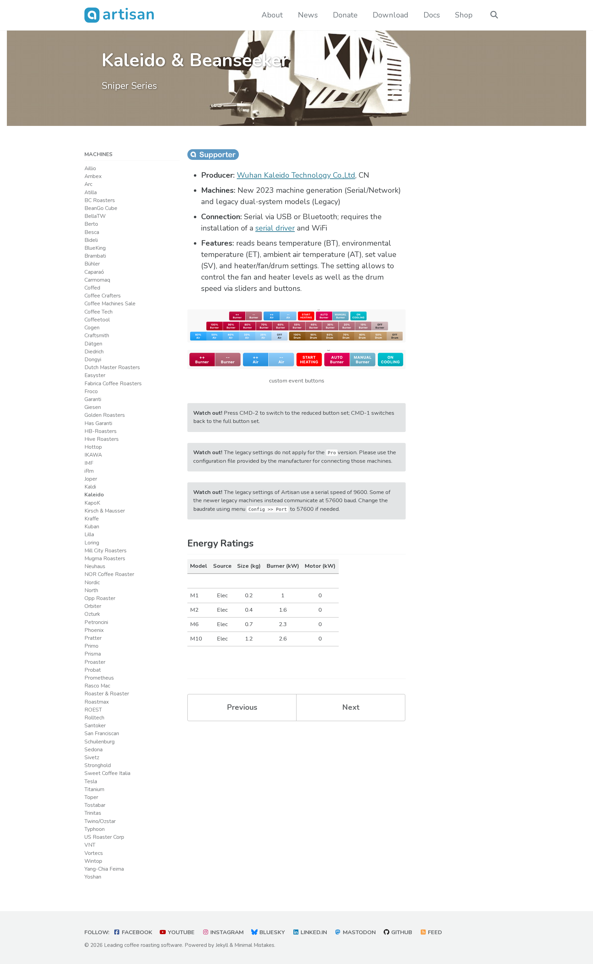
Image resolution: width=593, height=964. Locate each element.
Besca (91, 232)
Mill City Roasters (105, 550)
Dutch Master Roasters (112, 367)
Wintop (93, 861)
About (272, 15)
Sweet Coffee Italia (107, 773)
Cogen (92, 327)
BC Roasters (99, 200)
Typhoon (94, 829)
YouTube (180, 932)
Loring (91, 542)
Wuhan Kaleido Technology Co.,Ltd (296, 175)
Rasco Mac (97, 686)
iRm (89, 470)
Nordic (92, 582)
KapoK (92, 502)
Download (390, 15)
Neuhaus (94, 566)
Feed (434, 932)
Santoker (95, 725)
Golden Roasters (104, 415)
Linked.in (313, 932)
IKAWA (93, 455)
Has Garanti (98, 423)
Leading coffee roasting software (143, 945)
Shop (464, 15)
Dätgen (93, 343)
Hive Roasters (101, 439)
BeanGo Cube (100, 208)
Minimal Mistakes (254, 945)
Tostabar (94, 805)
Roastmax (96, 701)
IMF (88, 463)
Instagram (226, 932)
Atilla (90, 192)
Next (351, 707)
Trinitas (92, 813)
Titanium (94, 789)
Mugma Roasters (104, 558)
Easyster (94, 375)
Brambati (95, 256)
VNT (89, 845)
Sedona (93, 749)
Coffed (92, 287)
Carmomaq (97, 279)
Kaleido (94, 494)
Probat (92, 669)
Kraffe (91, 518)
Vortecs (93, 853)
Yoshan (92, 876)
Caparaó (94, 271)
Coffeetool (97, 319)
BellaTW (95, 216)
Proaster (94, 662)
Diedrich (94, 351)
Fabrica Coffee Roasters (113, 383)
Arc (88, 184)
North (91, 590)
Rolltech (94, 717)
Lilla (89, 534)
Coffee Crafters (102, 295)
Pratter (93, 638)
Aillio (90, 168)
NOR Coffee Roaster (109, 574)
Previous (242, 707)
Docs (431, 15)
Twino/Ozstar (100, 821)
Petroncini (96, 622)
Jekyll (222, 945)
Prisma (92, 654)
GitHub (401, 932)
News (308, 15)
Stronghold (97, 765)
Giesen (92, 407)
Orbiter (92, 606)
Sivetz (91, 757)
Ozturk (92, 614)
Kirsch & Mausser (104, 510)
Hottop (93, 447)
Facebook (136, 932)
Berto (91, 224)
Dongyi (92, 359)
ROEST (93, 709)
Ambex (93, 176)
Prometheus (99, 677)
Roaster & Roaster (106, 693)
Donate (345, 15)
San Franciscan (101, 733)
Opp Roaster (99, 598)
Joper (90, 478)
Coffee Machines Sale (110, 303)
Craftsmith (96, 335)
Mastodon (358, 932)
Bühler (92, 264)
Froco (91, 391)
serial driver (275, 228)
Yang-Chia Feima (104, 868)
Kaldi (90, 487)
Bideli (91, 240)
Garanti (92, 399)
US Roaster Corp (104, 836)
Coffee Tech (98, 311)
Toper (91, 797)
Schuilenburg (99, 741)
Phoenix (94, 630)
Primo (91, 646)
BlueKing (95, 247)
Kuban (91, 526)
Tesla (90, 781)
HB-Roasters (100, 431)
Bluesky (271, 932)
